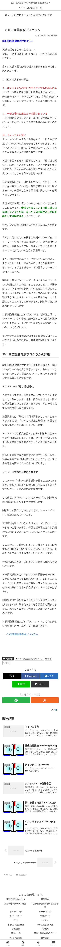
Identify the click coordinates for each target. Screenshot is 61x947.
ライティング (16, 911)
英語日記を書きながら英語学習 (45, 905)
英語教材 (9, 658)
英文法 (45, 928)
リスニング (45, 915)
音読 (16, 920)
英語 (7, 663)
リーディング (45, 911)
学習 (49, 658)
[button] (40, 684)
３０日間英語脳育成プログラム (30, 658)
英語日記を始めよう (16, 899)
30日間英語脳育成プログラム (22, 634)
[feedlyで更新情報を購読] (16, 700)
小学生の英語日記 (45, 924)
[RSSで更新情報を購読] (45, 700)
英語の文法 (16, 933)
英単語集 (16, 928)
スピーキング (16, 915)
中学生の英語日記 (16, 924)
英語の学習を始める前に (15, 903)
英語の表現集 (16, 937)
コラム (45, 920)
